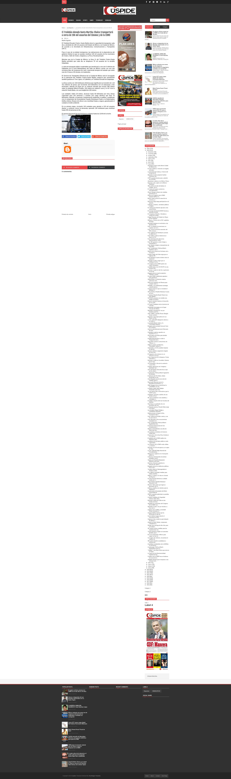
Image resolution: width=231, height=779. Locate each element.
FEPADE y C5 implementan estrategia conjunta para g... (158, 286)
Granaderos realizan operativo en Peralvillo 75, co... (156, 333)
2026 (148, 148)
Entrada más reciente (67, 214)
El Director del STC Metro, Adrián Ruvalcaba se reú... (156, 376)
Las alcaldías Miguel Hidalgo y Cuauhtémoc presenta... (156, 410)
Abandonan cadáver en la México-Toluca (158, 181)
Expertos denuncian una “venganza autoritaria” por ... (157, 367)
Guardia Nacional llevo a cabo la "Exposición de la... (156, 339)
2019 (148, 578)
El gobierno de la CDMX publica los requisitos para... (157, 439)
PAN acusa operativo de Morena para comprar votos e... (157, 283)
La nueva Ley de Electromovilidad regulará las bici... (156, 554)
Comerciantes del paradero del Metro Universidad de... (157, 491)
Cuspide (74, 775)
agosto (150, 158)
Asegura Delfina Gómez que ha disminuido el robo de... (156, 513)
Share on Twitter (85, 136)
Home (64, 20)
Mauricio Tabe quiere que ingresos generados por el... (157, 485)
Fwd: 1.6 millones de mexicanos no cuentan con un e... (157, 227)
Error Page (164, 776)
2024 (148, 569)
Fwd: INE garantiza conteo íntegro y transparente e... (157, 242)
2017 (148, 581)
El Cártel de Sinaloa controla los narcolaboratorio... (156, 189)
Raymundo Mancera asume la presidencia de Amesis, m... (156, 382)
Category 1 (148, 588)
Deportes (121, 119)
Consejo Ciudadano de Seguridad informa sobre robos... (156, 498)
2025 (148, 150)
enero (149, 568)
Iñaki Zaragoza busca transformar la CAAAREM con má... (157, 386)
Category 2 (148, 591)
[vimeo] (153, 2)
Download (108, 20)
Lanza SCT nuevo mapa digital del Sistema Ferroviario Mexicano (77, 723)
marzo (149, 564)
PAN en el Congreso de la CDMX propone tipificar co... (156, 196)
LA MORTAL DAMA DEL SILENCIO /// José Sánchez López (77, 706)
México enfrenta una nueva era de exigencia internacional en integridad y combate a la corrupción (77, 715)
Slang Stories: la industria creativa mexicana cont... (157, 280)
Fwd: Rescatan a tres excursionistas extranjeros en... (157, 420)
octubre (150, 155)
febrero (150, 566)
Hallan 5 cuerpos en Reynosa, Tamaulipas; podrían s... (155, 345)
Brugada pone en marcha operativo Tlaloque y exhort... (157, 274)
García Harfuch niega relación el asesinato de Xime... (156, 516)
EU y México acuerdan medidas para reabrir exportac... (157, 473)
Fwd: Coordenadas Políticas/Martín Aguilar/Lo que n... (157, 249)
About (152, 776)
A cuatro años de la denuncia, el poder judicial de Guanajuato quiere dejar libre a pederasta (77, 755)
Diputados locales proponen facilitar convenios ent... (157, 175)
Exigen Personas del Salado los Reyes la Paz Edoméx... (158, 217)
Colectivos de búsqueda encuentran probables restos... (157, 457)
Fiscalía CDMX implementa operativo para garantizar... (157, 277)
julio (149, 160)
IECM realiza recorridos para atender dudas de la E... (157, 336)
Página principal (122, 124)
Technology (99, 20)
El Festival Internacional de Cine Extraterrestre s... (156, 426)
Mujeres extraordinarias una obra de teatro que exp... (157, 429)
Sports (85, 20)
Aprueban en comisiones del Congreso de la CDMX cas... (158, 504)
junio (149, 162)
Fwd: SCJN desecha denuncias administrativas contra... (156, 239)
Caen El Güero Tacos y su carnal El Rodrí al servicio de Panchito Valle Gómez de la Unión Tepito (77, 763)
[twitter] (150, 2)
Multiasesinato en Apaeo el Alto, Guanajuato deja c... (156, 414)
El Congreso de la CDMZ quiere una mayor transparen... (157, 264)
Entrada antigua (110, 214)
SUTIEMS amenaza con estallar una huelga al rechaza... (157, 298)
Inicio (89, 214)
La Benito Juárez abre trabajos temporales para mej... (156, 389)
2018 (148, 579)
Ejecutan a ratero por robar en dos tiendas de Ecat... (156, 501)
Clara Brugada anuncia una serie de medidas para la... (157, 379)
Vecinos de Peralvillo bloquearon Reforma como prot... (156, 460)
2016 (148, 583)
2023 (148, 571)
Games (91, 20)
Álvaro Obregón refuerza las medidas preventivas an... (157, 192)
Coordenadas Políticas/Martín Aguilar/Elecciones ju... (155, 547)
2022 (148, 573)
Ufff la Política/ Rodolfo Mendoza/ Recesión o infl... (156, 482)
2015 (148, 585)
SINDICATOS (129, 119)
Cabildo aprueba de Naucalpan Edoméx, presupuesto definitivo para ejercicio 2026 (77, 738)
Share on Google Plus (101, 136)
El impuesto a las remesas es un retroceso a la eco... (156, 354)
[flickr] (157, 2)
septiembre (151, 157)
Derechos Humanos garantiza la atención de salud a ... (156, 463)
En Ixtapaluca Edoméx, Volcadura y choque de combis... (157, 214)
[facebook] (146, 2)
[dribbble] (161, 2)
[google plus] (168, 2)
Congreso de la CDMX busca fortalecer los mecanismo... (158, 557)
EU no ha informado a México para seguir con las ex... (157, 535)
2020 (148, 576)
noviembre (151, 153)
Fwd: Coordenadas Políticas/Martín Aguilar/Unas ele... (157, 423)
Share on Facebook (71, 136)
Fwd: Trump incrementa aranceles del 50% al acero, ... (157, 230)
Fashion (78, 20)
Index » (147, 602)
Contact (158, 776)
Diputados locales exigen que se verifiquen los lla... (156, 261)
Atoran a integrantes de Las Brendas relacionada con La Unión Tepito (76, 698)
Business (71, 20)
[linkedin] (164, 2)
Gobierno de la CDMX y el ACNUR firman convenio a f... (157, 510)
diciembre (150, 152)
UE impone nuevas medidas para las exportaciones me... (157, 529)
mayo (149, 164)
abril (149, 562)
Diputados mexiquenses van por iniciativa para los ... (156, 311)
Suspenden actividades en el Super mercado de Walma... (157, 308)
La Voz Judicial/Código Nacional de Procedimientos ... (157, 451)
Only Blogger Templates (95, 775)
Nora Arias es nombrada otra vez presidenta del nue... (156, 404)
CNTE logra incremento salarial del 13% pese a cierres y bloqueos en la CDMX (77, 746)
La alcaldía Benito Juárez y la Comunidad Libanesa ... (155, 323)
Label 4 (149, 605)
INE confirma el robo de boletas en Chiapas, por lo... (157, 186)
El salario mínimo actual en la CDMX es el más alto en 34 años (77, 690)
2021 (148, 574)
